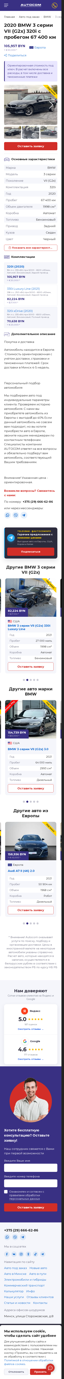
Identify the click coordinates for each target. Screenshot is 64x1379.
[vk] (14, 1254)
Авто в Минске (15, 1274)
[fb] (7, 1254)
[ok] (28, 1254)
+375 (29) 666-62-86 (38, 501)
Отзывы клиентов (40, 1297)
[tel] (54, 5)
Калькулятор (14, 1291)
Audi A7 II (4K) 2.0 (21, 871)
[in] (21, 1254)
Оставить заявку (30, 146)
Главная (9, 16)
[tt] (35, 1254)
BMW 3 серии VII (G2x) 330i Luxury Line (29, 627)
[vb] (15, 515)
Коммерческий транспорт (24, 1285)
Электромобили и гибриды (25, 1279)
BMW (47, 16)
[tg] (23, 515)
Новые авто (38, 1268)
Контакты (40, 1303)
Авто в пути (37, 1274)
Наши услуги (14, 1297)
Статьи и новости (17, 1303)
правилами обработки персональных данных (24, 1197)
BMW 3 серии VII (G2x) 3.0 (28, 749)
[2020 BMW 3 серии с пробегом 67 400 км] (30, 105)
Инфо (30, 1291)
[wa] (7, 515)
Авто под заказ (29, 16)
